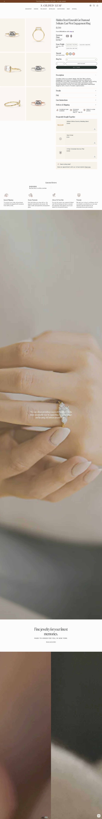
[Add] (94, 129)
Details (58, 91)
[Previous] (4, 1)
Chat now (88, 167)
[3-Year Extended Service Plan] (60, 152)
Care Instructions (62, 100)
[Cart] (97, 5)
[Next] (97, 1)
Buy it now (76, 67)
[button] (28, 9)
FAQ (57, 95)
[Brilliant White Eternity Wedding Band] (60, 125)
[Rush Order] (60, 139)
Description (60, 75)
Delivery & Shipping (63, 105)
